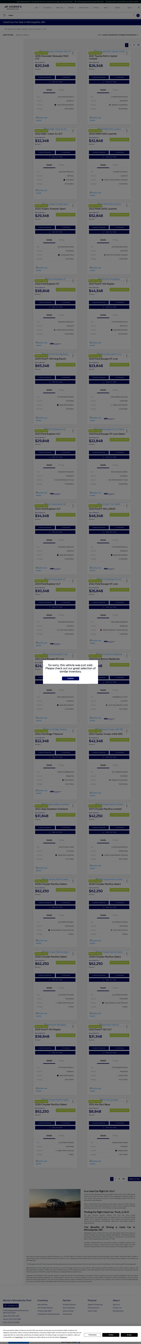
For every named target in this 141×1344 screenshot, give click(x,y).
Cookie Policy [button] (19, 1337)
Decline (111, 1335)
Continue (70, 678)
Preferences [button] (63, 1337)
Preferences (93, 1335)
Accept (129, 1335)
